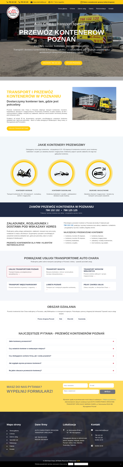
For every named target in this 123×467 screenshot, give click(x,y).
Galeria (91, 8)
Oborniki (70, 319)
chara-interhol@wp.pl (39, 2)
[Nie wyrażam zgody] (121, 464)
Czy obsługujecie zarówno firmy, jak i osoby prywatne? (30, 356)
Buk (60, 319)
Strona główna (62, 8)
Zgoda (71, 464)
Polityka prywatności (109, 399)
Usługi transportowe (18, 128)
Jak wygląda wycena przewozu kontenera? (25, 363)
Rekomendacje (101, 8)
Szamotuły (81, 319)
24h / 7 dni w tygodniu (57, 2)
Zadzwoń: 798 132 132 (51, 63)
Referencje (12, 443)
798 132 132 (12, 2)
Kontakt (111, 8)
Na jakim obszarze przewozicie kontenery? (25, 370)
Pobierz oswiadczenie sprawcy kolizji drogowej (98, 2)
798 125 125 (24, 2)
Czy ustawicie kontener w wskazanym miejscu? (27, 349)
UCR (78, 461)
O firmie (72, 8)
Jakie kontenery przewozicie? (20, 341)
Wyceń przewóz (73, 63)
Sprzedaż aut (13, 440)
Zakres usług (82, 8)
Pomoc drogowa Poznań (46, 319)
